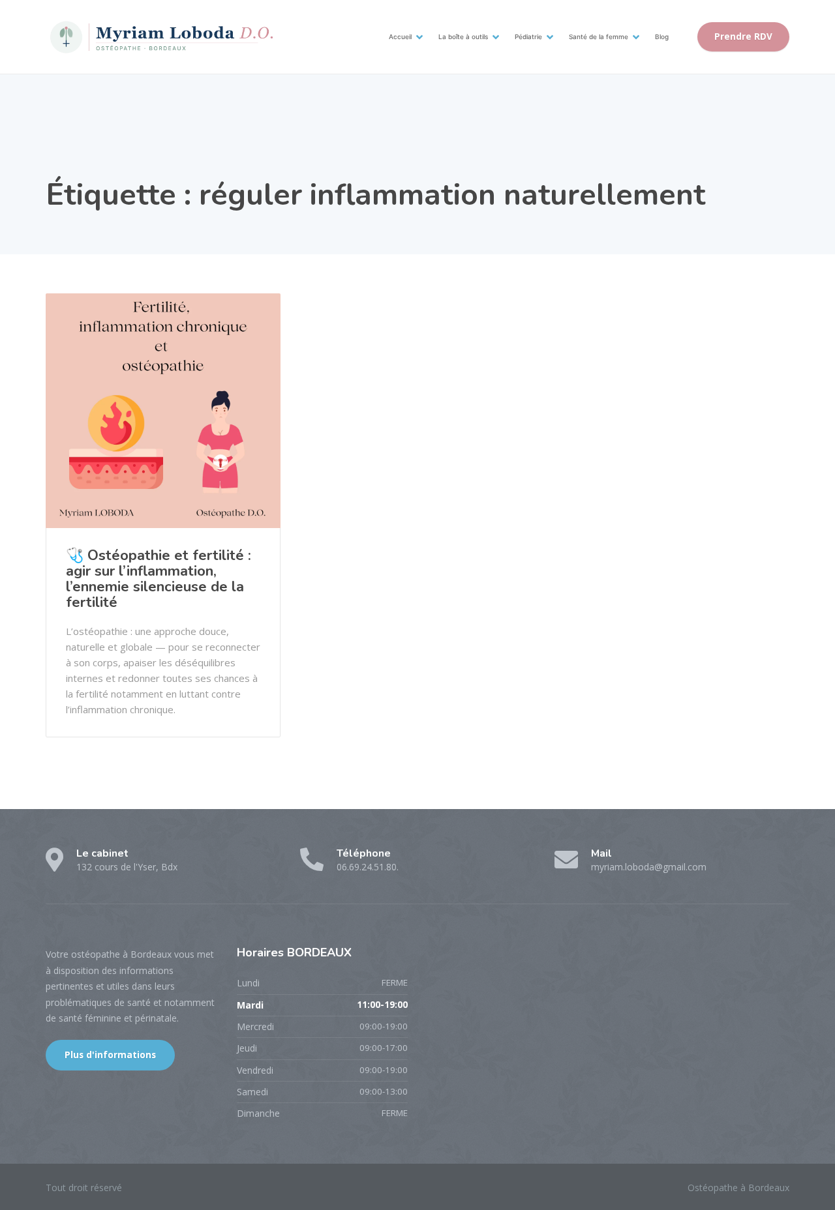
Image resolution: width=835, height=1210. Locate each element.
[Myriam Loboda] (160, 37)
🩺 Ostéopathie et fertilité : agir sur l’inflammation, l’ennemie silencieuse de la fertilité (158, 579)
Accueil (400, 36)
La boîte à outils (463, 36)
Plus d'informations (110, 1055)
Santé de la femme (598, 36)
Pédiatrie (528, 36)
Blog (662, 36)
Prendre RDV (743, 36)
